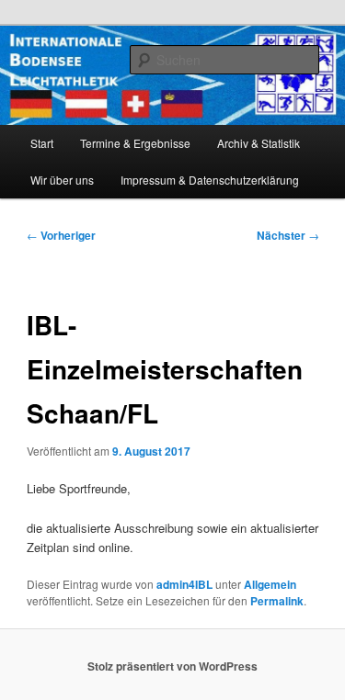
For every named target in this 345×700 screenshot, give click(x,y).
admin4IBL (184, 584)
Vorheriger (61, 235)
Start (41, 143)
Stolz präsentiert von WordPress (172, 666)
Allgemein (270, 584)
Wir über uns (62, 179)
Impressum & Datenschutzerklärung (210, 179)
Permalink (277, 601)
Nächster (288, 235)
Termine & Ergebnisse (135, 143)
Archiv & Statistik (258, 143)
